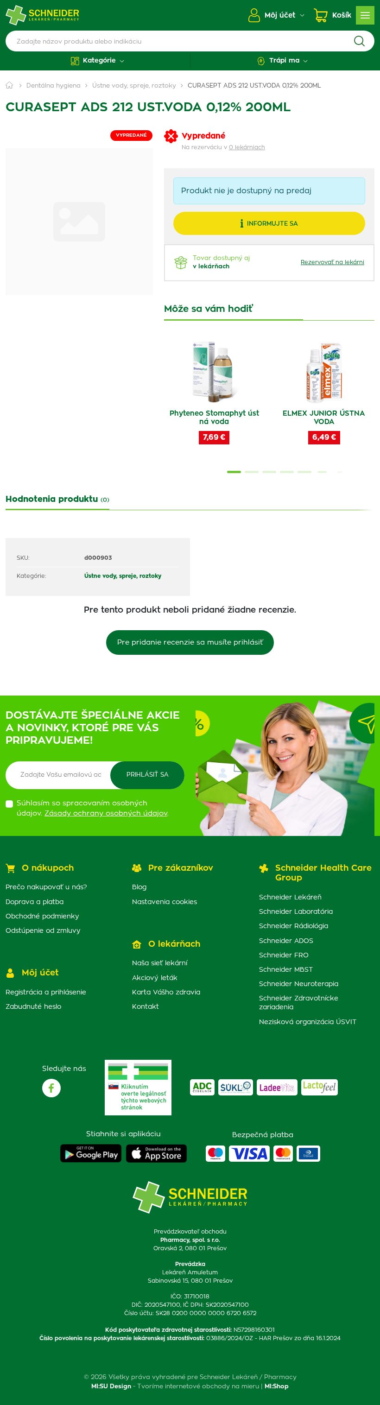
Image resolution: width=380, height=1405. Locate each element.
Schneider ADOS (286, 941)
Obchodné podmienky (42, 916)
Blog (139, 887)
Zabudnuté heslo (33, 1007)
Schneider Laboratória (296, 912)
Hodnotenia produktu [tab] (57, 499)
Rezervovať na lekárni (332, 262)
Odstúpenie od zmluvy (43, 931)
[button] (98, 60)
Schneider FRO (284, 955)
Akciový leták (154, 978)
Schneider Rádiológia (293, 926)
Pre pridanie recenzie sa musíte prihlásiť (190, 642)
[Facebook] (51, 1088)
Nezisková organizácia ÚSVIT (307, 1022)
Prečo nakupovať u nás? (46, 887)
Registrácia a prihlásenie (46, 992)
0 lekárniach (247, 147)
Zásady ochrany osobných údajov (105, 813)
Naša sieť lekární (159, 963)
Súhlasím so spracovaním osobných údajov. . (93, 808)
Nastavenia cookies (164, 902)
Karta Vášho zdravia (166, 992)
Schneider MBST (286, 970)
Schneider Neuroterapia (298, 984)
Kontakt (145, 1007)
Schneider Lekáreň (290, 897)
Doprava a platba (34, 902)
